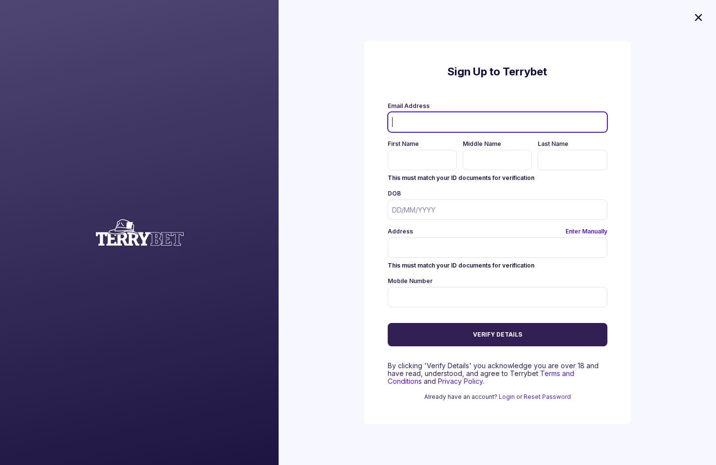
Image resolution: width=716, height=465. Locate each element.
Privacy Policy (460, 381)
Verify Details (497, 334)
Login (507, 396)
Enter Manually (586, 231)
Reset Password (547, 396)
